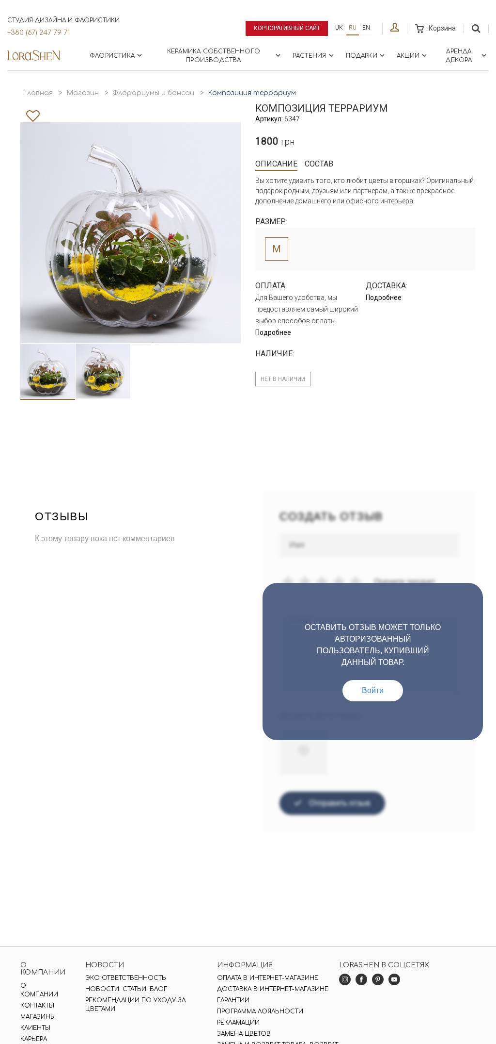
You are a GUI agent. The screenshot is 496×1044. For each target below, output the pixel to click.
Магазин (82, 93)
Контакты (37, 1005)
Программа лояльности (260, 1011)
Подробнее (273, 332)
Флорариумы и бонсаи (153, 93)
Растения (309, 55)
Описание (276, 163)
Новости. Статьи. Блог (126, 989)
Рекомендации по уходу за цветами (135, 1004)
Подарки (361, 55)
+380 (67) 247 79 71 (38, 32)
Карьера (33, 1039)
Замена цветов (244, 1033)
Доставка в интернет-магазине (272, 989)
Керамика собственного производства (213, 56)
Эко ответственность (125, 978)
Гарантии (233, 1000)
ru (352, 27)
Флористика (112, 55)
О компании (39, 990)
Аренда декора (459, 56)
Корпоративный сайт (287, 28)
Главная (38, 93)
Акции (408, 55)
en (366, 27)
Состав (319, 163)
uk (339, 27)
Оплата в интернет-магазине (267, 978)
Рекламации (238, 1022)
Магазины (38, 1016)
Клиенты (35, 1028)
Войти (373, 690)
